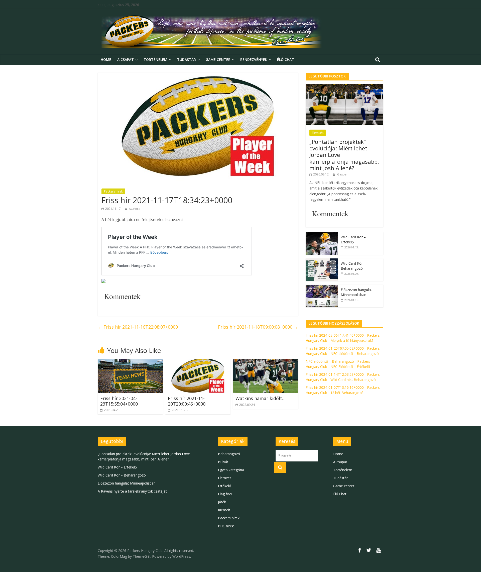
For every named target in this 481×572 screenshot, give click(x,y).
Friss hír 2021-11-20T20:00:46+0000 (186, 401)
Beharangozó (229, 453)
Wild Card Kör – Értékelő (353, 239)
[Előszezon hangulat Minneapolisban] (322, 287)
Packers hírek (113, 191)
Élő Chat (285, 59)
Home (106, 59)
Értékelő (224, 486)
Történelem (155, 59)
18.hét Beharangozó (347, 392)
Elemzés (317, 133)
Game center (218, 59)
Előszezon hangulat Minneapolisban (356, 292)
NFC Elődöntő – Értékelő (350, 366)
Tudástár (186, 59)
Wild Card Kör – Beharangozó (353, 266)
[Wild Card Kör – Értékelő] (322, 234)
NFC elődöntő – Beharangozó (354, 353)
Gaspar (342, 174)
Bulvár (223, 461)
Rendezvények (253, 59)
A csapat (125, 59)
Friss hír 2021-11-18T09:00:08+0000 (258, 327)
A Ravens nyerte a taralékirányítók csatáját (132, 491)
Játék (222, 502)
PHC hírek (226, 526)
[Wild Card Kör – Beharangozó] (322, 261)
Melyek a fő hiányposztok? (351, 340)
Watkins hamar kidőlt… (260, 398)
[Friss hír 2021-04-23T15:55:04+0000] (130, 362)
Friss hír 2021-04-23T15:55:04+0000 (119, 401)
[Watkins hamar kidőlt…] (265, 362)
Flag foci (225, 494)
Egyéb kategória (231, 469)
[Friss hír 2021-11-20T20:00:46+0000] (197, 362)
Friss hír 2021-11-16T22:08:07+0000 (138, 327)
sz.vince (134, 209)
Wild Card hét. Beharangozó (353, 379)
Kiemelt (224, 510)
